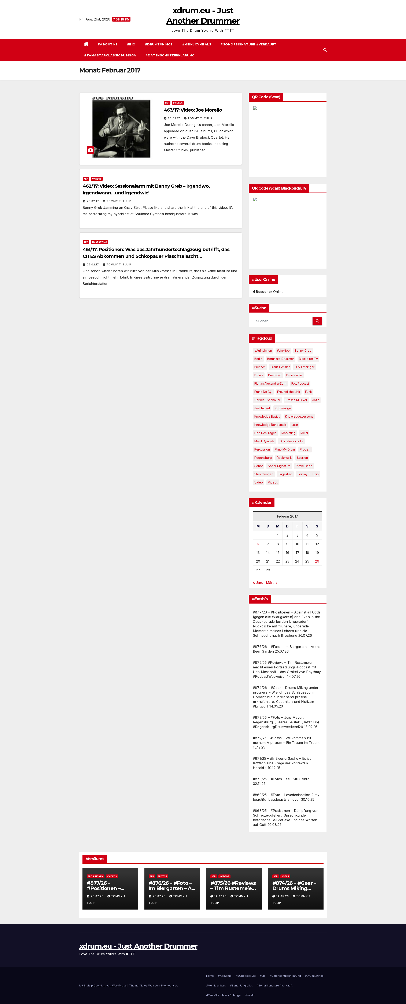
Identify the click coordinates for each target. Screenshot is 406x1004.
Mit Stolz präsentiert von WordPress (103, 985)
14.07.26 (221, 896)
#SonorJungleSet (241, 985)
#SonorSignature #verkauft (249, 44)
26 (317, 561)
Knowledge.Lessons (299, 416)
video (258, 482)
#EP (167, 102)
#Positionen (95, 876)
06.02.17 (93, 264)
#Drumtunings (159, 44)
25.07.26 (159, 896)
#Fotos (162, 876)
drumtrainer (294, 375)
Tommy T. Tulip (200, 118)
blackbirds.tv (308, 359)
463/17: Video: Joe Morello (193, 110)
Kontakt (250, 995)
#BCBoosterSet (246, 975)
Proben (305, 449)
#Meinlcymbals (196, 44)
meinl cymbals (264, 441)
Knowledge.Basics (267, 416)
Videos (273, 482)
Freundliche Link (288, 391)
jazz (315, 400)
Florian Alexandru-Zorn (270, 383)
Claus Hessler (280, 367)
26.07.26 (97, 896)
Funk (308, 391)
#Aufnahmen (263, 350)
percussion (262, 449)
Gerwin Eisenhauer (267, 400)
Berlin (258, 359)
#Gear (285, 876)
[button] (325, 50)
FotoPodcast (300, 383)
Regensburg (263, 457)
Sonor (258, 466)
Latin (295, 424)
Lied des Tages (265, 433)
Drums (258, 375)
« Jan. (258, 583)
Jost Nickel (262, 408)
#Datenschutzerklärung (170, 55)
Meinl (304, 433)
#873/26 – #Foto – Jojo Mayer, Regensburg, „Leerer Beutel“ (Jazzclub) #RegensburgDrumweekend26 (286, 722)
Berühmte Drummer (280, 359)
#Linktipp (283, 350)
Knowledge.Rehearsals (270, 424)
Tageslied (285, 474)
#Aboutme (108, 44)
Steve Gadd (304, 466)
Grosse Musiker (296, 400)
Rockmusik (284, 457)
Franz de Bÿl (263, 391)
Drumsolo (274, 375)
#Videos (178, 102)
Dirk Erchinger (304, 367)
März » (271, 583)
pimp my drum (285, 449)
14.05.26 (283, 896)
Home (210, 975)
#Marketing (99, 242)
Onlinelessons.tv (291, 441)
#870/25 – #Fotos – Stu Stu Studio (281, 779)
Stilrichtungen (263, 474)
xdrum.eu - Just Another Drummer (138, 946)
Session (302, 457)
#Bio (131, 44)
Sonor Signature (279, 466)
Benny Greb (303, 350)
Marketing (288, 433)
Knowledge (283, 408)
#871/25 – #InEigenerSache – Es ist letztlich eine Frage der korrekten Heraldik (282, 763)
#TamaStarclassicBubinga (110, 55)
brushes (260, 367)
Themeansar (168, 985)
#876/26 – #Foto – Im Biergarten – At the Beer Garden (171, 888)
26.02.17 (174, 118)
